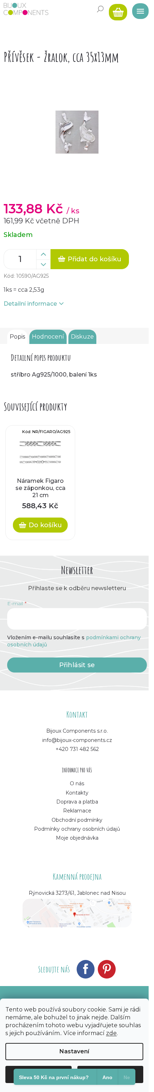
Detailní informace (30, 303)
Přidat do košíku (94, 259)
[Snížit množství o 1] (43, 264)
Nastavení (74, 1051)
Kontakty (77, 793)
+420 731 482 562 (77, 749)
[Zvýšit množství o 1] (43, 254)
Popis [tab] (17, 336)
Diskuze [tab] (82, 336)
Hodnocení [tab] (48, 336)
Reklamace (77, 810)
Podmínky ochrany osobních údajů (77, 829)
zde (111, 1033)
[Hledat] (100, 9)
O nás (77, 783)
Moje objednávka (77, 838)
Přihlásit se (77, 665)
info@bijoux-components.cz (77, 740)
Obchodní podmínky (77, 820)
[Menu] (138, 9)
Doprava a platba (77, 802)
